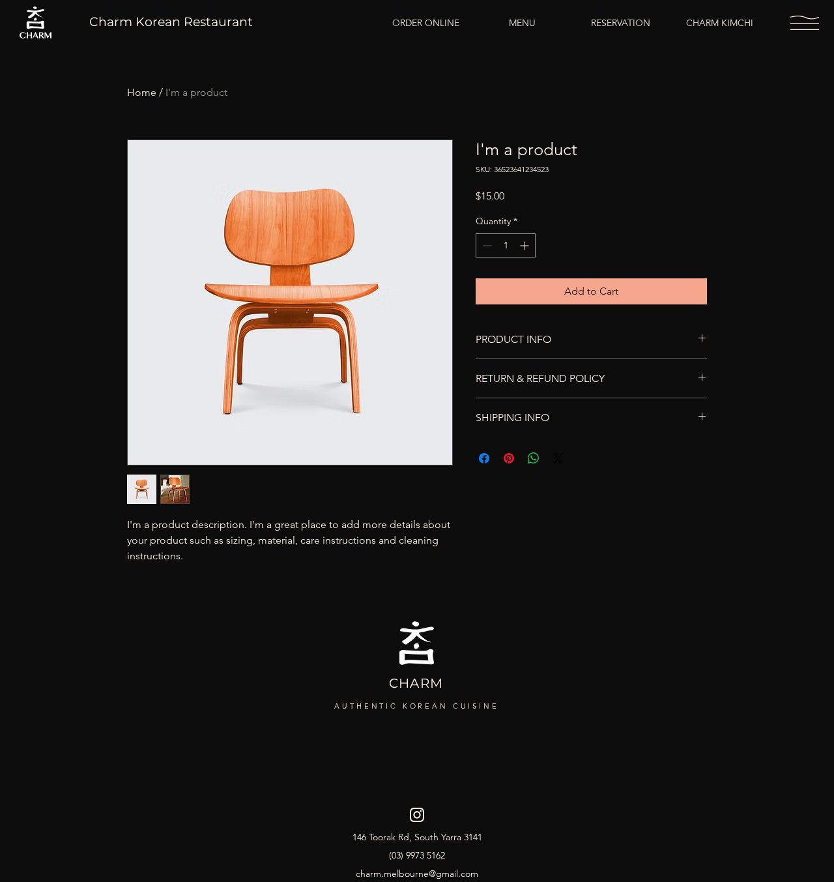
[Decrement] (486, 245)
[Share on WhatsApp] (533, 458)
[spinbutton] (505, 245)
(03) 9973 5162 (417, 855)
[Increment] (525, 245)
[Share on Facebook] (484, 458)
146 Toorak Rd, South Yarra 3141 (417, 837)
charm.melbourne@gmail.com (417, 873)
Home (141, 92)
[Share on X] (558, 458)
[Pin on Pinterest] (509, 458)
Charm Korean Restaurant (171, 21)
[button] (805, 23)
